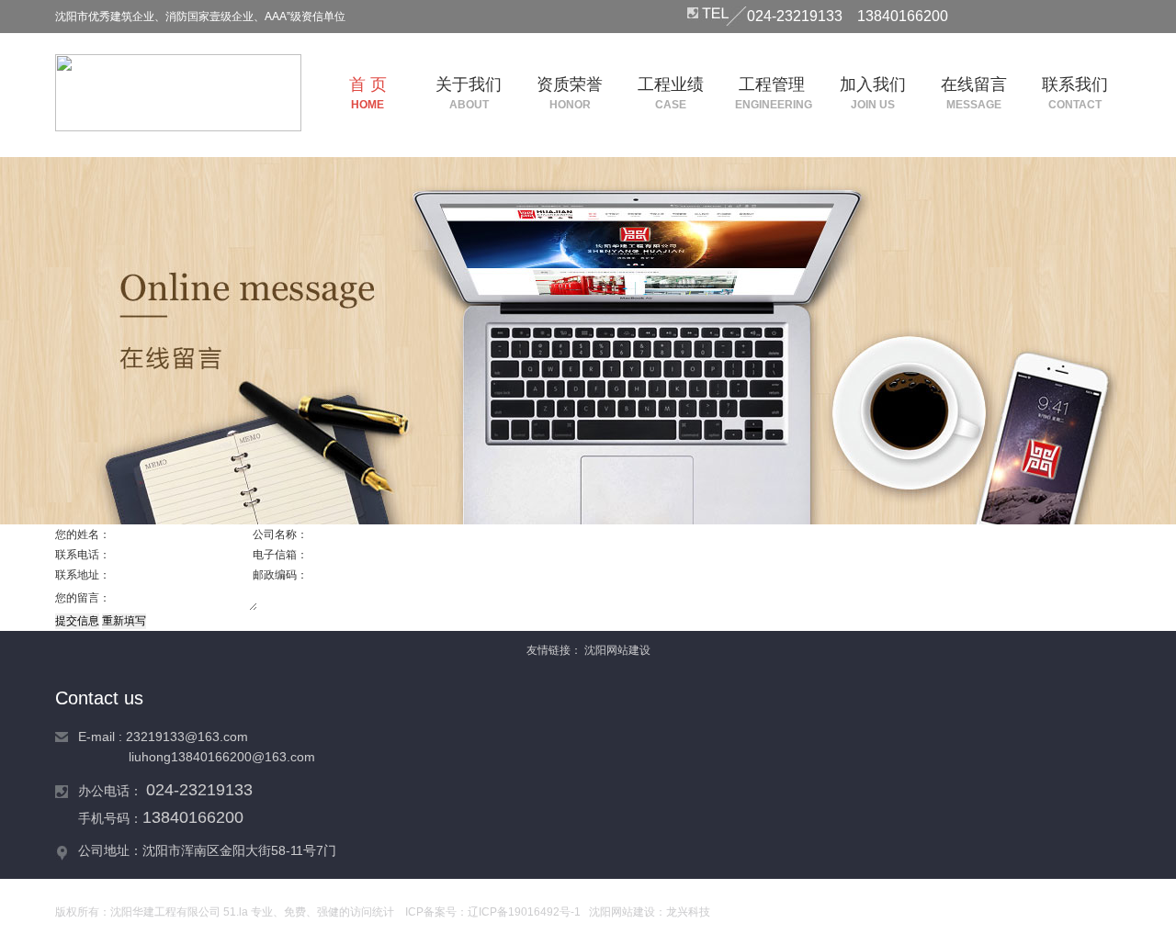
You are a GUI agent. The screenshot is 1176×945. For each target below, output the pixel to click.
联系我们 (1075, 93)
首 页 (368, 93)
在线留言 (974, 93)
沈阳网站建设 (617, 650)
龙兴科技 (688, 912)
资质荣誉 (570, 93)
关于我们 (468, 93)
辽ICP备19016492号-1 (524, 912)
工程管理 (771, 93)
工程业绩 (671, 93)
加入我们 (873, 93)
